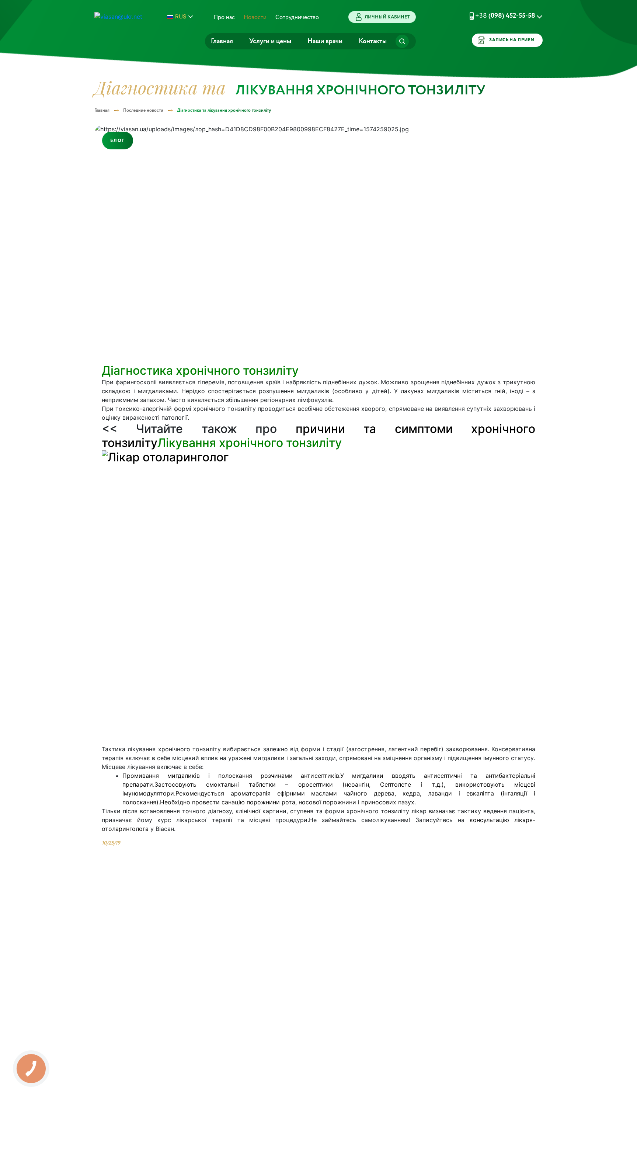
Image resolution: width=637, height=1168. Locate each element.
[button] (497, 16)
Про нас (224, 17)
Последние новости (143, 110)
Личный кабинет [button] (387, 17)
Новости (255, 17)
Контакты (373, 41)
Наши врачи (324, 41)
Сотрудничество (297, 17)
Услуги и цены (270, 41)
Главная (222, 41)
